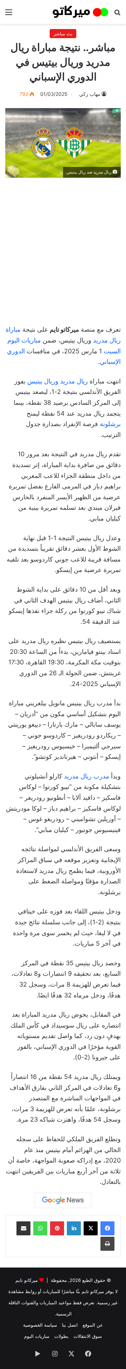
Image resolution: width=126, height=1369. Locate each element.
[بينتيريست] (57, 1228)
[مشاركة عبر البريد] (23, 1228)
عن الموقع (93, 1325)
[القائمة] (8, 14)
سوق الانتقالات (88, 1336)
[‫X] (91, 1228)
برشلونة (110, 424)
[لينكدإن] (74, 1228)
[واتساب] (40, 1228)
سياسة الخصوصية (40, 1325)
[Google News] (63, 1200)
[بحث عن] (117, 14)
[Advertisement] (63, 248)
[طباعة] (107, 1244)
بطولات (61, 1336)
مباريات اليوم (36, 1336)
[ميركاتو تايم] (80, 12)
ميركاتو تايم (26, 1280)
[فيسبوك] (107, 1228)
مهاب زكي (89, 94)
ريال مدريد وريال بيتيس (57, 381)
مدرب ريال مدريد (86, 776)
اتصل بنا (70, 1325)
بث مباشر (63, 33)
